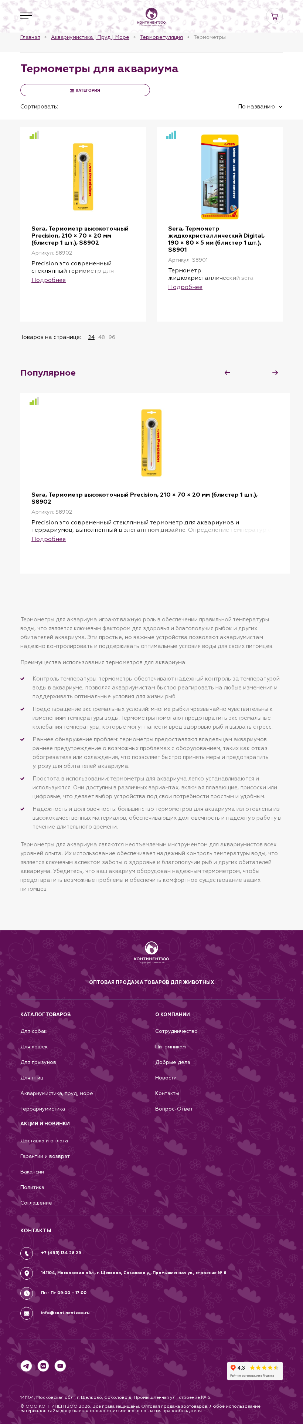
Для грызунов (38, 1062)
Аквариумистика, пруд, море (56, 1093)
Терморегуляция (161, 37)
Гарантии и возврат (45, 1156)
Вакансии (32, 1172)
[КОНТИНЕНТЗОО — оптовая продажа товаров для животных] (151, 959)
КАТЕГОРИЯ (88, 90)
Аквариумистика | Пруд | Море (90, 37)
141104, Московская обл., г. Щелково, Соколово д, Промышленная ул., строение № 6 (134, 1272)
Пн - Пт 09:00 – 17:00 (63, 1292)
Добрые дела (172, 1062)
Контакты (167, 1093)
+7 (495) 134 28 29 (61, 1252)
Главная (30, 37)
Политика (32, 1187)
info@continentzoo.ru (65, 1312)
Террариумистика (42, 1109)
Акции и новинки (45, 1124)
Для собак (33, 1031)
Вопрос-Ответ (174, 1109)
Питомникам (170, 1046)
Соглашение (36, 1203)
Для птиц (31, 1078)
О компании (172, 1015)
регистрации (110, 309)
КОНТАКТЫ (35, 1230)
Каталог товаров (45, 1015)
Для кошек (34, 1046)
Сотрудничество (176, 1031)
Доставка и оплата (44, 1140)
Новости (166, 1078)
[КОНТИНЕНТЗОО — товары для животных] (151, 17)
